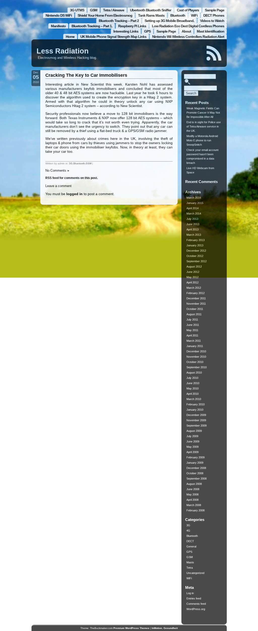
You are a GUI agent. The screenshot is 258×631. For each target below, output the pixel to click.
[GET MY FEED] (214, 53)
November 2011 (196, 303)
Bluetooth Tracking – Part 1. (92, 26)
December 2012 (196, 250)
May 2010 (192, 388)
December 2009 (196, 414)
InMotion (157, 628)
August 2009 (194, 430)
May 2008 (192, 494)
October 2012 (194, 255)
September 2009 (196, 425)
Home (70, 37)
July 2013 (192, 218)
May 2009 (192, 446)
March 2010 (193, 399)
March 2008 (193, 505)
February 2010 (195, 404)
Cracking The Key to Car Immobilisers (86, 75)
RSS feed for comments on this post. (71, 178)
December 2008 (196, 467)
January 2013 (194, 245)
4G (188, 530)
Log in (190, 593)
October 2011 (194, 308)
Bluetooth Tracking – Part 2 (119, 21)
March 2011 (193, 340)
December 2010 (196, 351)
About (186, 31)
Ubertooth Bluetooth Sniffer (150, 10)
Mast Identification (210, 31)
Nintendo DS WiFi (59, 15)
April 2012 (192, 282)
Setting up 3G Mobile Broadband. (169, 21)
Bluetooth (177, 15)
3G (71, 163)
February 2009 (195, 457)
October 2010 (194, 361)
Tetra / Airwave (113, 10)
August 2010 (194, 372)
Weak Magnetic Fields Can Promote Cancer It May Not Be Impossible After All (203, 112)
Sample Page (214, 10)
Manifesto (58, 26)
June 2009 (192, 441)
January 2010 (194, 409)
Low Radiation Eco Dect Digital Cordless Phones (188, 26)
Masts (190, 562)
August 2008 (194, 483)
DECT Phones (213, 15)
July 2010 (192, 377)
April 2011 (192, 335)
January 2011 (194, 346)
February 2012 (195, 293)
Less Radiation (63, 51)
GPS (147, 31)
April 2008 (192, 499)
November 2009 (196, 420)
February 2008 (195, 510)
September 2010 (196, 367)
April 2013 (192, 229)
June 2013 (192, 224)
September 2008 (196, 478)
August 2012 (194, 266)
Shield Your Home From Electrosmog (105, 15)
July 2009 (192, 436)
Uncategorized (195, 572)
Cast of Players (188, 10)
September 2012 (196, 261)
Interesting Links (125, 31)
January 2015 (194, 202)
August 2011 (194, 314)
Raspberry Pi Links (132, 26)
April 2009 (192, 452)
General (191, 546)
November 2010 (196, 356)
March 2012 (193, 287)
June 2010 (192, 383)
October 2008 (194, 473)
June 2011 (192, 324)
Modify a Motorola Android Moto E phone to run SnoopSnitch (202, 140)
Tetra (189, 567)
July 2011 (192, 319)
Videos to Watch (212, 21)
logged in (74, 194)
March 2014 (193, 213)
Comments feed (196, 603)
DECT (190, 541)
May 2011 (192, 330)
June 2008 (192, 489)
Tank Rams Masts (151, 15)
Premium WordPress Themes (131, 628)
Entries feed (193, 598)
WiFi (194, 15)
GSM (93, 10)
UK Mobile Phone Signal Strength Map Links (113, 37)
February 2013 (195, 240)
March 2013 (193, 234)
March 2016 (193, 197)
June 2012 (192, 271)
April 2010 (192, 393)
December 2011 (196, 298)
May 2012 (192, 277)
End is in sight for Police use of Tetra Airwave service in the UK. (203, 126)
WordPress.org (195, 609)
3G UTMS (77, 10)
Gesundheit (171, 628)
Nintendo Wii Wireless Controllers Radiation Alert (188, 37)
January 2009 (194, 462)
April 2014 (192, 208)
